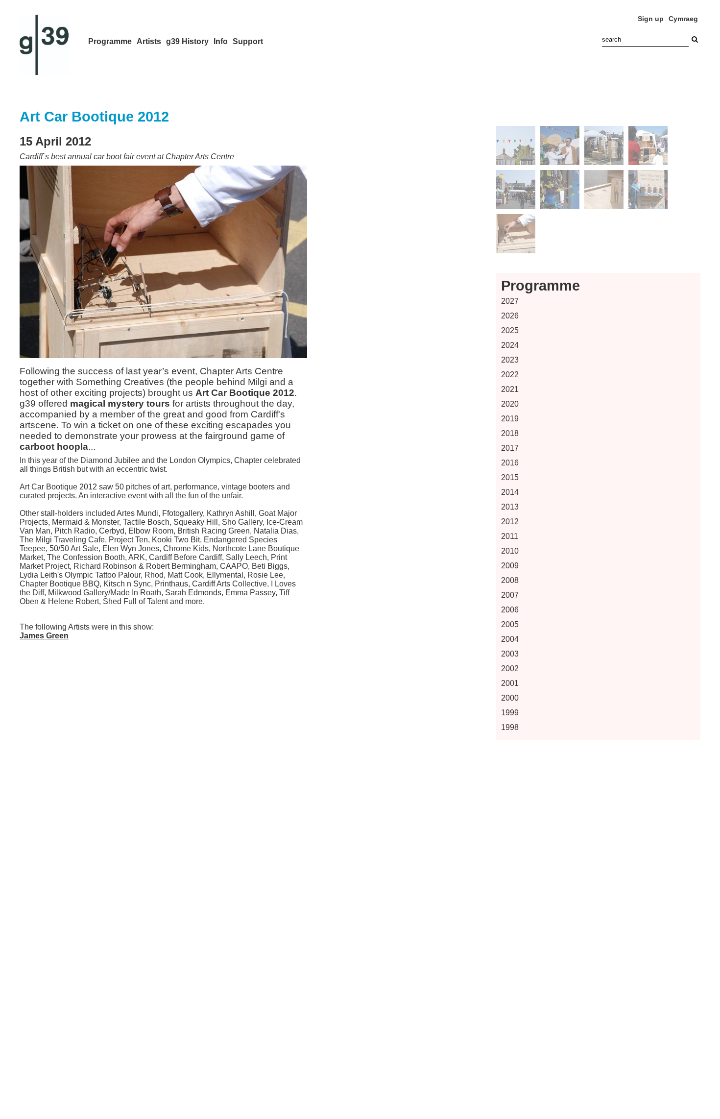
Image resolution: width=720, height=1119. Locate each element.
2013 (510, 507)
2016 (510, 463)
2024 (510, 345)
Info (221, 41)
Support (248, 41)
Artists (149, 41)
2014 (510, 492)
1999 (510, 712)
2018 (510, 433)
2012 (510, 521)
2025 (510, 330)
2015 (510, 477)
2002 (510, 668)
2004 (510, 639)
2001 (510, 683)
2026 (510, 316)
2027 (510, 301)
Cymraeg (683, 19)
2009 (510, 565)
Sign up (651, 19)
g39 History (187, 41)
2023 (510, 360)
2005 (510, 624)
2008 (510, 580)
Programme (110, 41)
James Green (44, 636)
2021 (510, 389)
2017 (510, 448)
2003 (510, 654)
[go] (694, 39)
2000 (510, 698)
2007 (510, 595)
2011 (509, 536)
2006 (510, 610)
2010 (510, 551)
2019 (510, 418)
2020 (510, 404)
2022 (510, 374)
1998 (510, 727)
